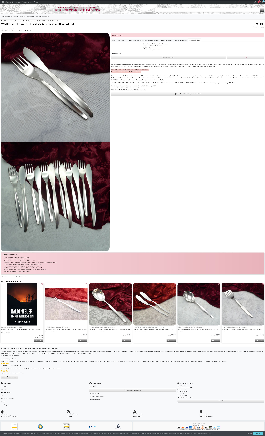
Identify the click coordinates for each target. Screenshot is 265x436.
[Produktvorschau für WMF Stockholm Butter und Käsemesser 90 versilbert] (136, 285)
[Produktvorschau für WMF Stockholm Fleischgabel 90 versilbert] (48, 285)
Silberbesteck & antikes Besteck (24, 20)
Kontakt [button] (221, 401)
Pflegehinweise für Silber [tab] (118, 40)
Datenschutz (4, 389)
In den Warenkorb (169, 57)
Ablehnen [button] (249, 433)
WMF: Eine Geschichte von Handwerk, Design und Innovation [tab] (143, 40)
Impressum (3, 386)
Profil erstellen (92, 386)
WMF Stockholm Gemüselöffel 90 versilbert (102, 327)
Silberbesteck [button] (5, 17)
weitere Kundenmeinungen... (10, 376)
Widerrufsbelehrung (6, 392)
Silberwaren (22, 17)
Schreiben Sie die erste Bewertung (17, 276)
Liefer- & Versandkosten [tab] (181, 40)
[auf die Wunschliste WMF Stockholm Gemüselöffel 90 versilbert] (130, 284)
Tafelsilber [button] (14, 17)
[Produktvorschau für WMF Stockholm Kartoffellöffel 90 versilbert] (180, 285)
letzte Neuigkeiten (5, 405)
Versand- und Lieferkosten (7, 398)
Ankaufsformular (94, 393)
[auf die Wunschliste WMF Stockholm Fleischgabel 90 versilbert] (86, 284)
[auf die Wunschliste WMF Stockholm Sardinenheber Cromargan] (263, 284)
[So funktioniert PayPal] (92, 426)
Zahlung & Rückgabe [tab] (166, 40)
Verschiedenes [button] (45, 17)
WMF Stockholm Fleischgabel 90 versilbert (58, 327)
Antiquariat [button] (29, 17)
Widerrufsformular (95, 399)
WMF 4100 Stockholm (44, 20)
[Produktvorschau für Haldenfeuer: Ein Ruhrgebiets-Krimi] (4, 285)
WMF (35, 20)
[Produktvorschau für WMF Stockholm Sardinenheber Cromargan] (224, 285)
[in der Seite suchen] (262, 10)
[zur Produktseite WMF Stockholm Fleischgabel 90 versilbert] (66, 304)
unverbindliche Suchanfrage (97, 396)
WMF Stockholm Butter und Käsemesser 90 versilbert (149, 327)
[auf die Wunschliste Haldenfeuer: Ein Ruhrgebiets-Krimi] (42, 284)
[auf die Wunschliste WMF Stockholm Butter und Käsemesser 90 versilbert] (175, 284)
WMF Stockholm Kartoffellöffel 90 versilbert (190, 327)
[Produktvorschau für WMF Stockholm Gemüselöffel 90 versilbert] (92, 285)
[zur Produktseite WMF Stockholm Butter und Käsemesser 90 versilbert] (154, 304)
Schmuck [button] (37, 17)
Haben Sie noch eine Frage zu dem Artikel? (188, 94)
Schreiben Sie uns (205, 416)
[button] (255, 2)
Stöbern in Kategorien (9, 20)
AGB (2, 395)
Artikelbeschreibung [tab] (194, 40)
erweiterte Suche (260, 12)
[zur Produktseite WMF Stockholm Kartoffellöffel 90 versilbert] (198, 304)
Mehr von (117, 53)
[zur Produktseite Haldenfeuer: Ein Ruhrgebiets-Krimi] (22, 304)
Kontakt (3, 402)
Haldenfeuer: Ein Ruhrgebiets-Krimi (11, 327)
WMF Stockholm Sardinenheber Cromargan (234, 327)
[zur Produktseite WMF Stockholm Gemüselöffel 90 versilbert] (110, 304)
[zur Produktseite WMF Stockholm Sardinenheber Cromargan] (243, 304)
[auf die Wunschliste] (245, 57)
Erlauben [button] (258, 433)
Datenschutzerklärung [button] (206, 433)
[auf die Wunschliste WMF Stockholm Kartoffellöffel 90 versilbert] (219, 284)
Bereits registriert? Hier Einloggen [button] (133, 390)
